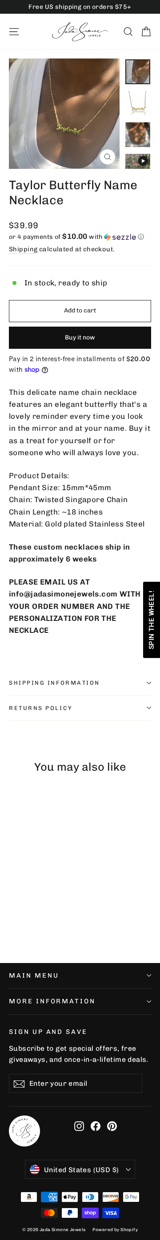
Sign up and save (48, 1032)
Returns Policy (41, 708)
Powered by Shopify (115, 1229)
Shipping (23, 249)
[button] (80, 236)
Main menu (34, 975)
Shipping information (54, 682)
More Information (52, 1001)
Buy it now (80, 337)
